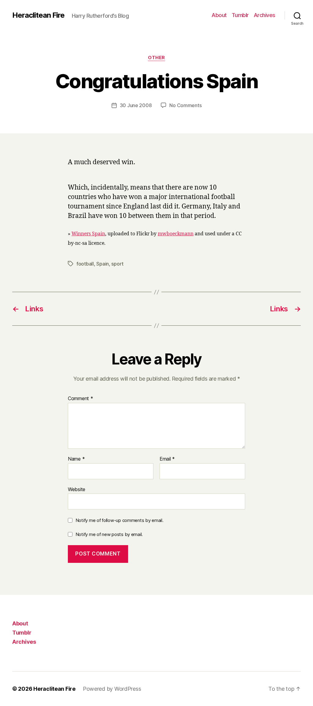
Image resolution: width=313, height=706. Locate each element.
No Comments (185, 105)
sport (117, 264)
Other (156, 57)
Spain (102, 264)
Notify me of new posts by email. (109, 534)
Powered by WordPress (112, 689)
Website (76, 489)
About (219, 15)
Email (167, 459)
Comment (80, 398)
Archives (264, 15)
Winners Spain (88, 234)
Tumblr (240, 15)
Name (76, 459)
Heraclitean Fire (38, 15)
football (85, 264)
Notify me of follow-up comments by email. (119, 520)
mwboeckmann (175, 234)
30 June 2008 (136, 105)
